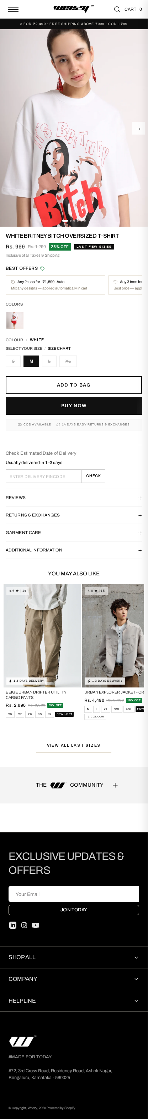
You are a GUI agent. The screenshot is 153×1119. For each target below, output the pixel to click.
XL (68, 361)
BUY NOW (73, 405)
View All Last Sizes (74, 745)
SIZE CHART (59, 348)
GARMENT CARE (74, 532)
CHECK (93, 476)
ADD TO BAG (73, 385)
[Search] (117, 9)
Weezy (32, 1108)
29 (30, 714)
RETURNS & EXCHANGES (74, 515)
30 (40, 714)
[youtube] (35, 925)
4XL (129, 709)
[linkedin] (13, 925)
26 (10, 714)
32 (50, 714)
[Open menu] (13, 9)
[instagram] (24, 925)
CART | (133, 9)
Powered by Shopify (61, 1108)
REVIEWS (74, 497)
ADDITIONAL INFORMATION (74, 550)
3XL (117, 709)
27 (20, 714)
